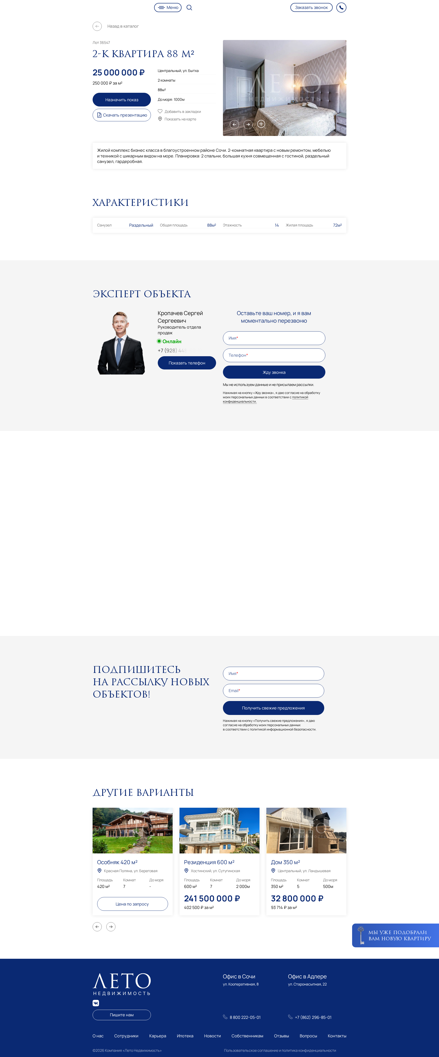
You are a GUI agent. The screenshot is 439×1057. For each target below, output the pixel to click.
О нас (98, 1035)
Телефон (237, 355)
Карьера (157, 1035)
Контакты (337, 1035)
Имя (232, 338)
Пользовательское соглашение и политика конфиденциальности (280, 1050)
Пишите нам (122, 1014)
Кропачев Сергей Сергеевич (180, 316)
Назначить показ (121, 99)
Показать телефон (187, 363)
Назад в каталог (123, 26)
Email (233, 690)
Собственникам (247, 1035)
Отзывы (281, 1035)
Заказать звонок (311, 7)
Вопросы (308, 1035)
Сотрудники (126, 1035)
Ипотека (185, 1035)
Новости (212, 1035)
